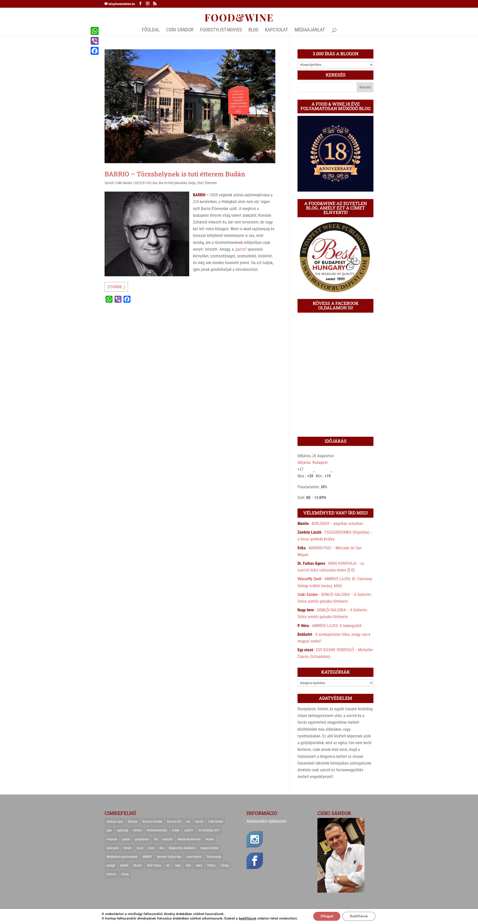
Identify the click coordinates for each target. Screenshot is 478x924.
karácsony (113, 848)
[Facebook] (95, 51)
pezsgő (111, 865)
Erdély (175, 830)
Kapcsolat (276, 30)
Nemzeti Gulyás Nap (169, 856)
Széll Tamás (154, 865)
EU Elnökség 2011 (209, 830)
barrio (240, 249)
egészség (122, 830)
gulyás (126, 839)
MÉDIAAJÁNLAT (310, 30)
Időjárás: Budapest (313, 462)
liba (161, 848)
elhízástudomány (157, 830)
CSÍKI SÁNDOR (179, 30)
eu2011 (188, 830)
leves (151, 848)
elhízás (137, 830)
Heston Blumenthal (189, 839)
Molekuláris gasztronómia (122, 856)
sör (168, 865)
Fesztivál (112, 839)
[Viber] (95, 41)
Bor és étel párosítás (173, 183)
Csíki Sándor (123, 183)
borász (199, 821)
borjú (191, 183)
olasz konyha (194, 856)
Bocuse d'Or (174, 821)
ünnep (125, 874)
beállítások (247, 918)
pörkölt (124, 865)
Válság (224, 865)
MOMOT (147, 856)
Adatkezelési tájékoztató (266, 821)
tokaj (178, 865)
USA (188, 865)
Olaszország (214, 856)
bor (155, 183)
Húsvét (210, 839)
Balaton (132, 821)
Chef (200, 183)
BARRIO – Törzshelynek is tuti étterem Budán (175, 174)
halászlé (168, 839)
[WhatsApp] (95, 31)
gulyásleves (142, 839)
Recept (137, 865)
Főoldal (151, 30)
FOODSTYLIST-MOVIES (221, 30)
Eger (109, 830)
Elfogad (327, 916)
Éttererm (211, 183)
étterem (111, 874)
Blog (253, 30)
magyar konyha (209, 848)
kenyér (128, 848)
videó (199, 865)
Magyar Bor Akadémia (182, 848)
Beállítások (359, 916)
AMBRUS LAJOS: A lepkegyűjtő (336, 625)
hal (156, 839)
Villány (211, 865)
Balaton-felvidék (152, 821)
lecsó (140, 848)
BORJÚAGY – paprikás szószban (337, 523)
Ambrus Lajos (115, 821)
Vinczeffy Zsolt (309, 578)
